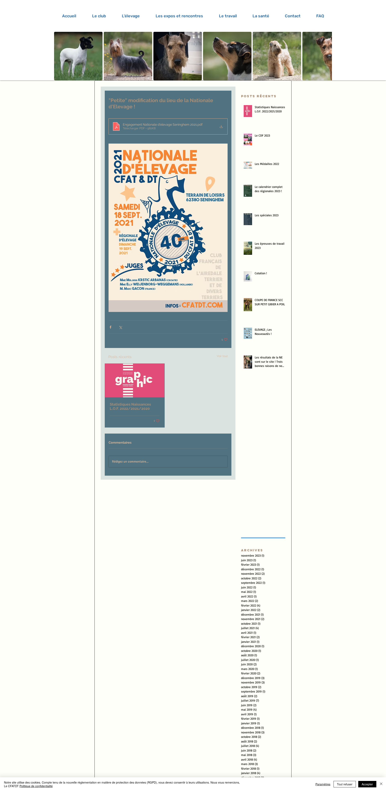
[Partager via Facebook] (110, 327)
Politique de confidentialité (36, 786)
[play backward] (59, 56)
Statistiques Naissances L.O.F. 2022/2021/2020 (130, 406)
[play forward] (327, 56)
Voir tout (222, 356)
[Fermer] (381, 784)
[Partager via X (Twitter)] (120, 327)
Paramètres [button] (322, 784)
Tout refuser (344, 784)
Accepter (367, 784)
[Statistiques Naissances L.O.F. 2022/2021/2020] (134, 380)
